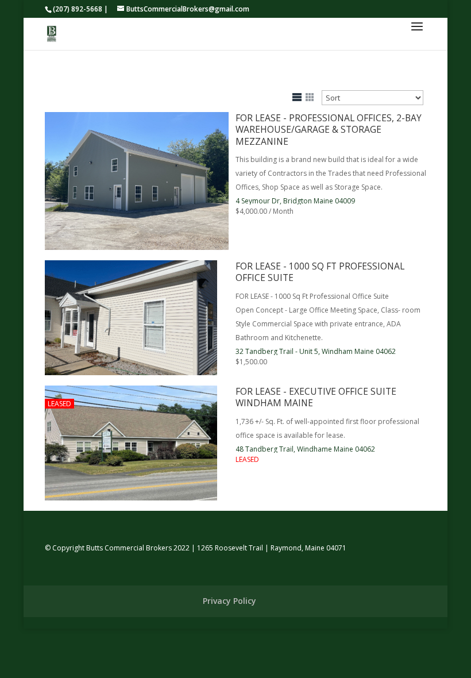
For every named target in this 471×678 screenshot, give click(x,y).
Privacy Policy (229, 600)
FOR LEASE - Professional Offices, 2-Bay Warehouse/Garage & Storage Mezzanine (328, 129)
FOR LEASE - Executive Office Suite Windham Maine (315, 397)
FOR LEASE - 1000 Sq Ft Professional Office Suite (319, 272)
